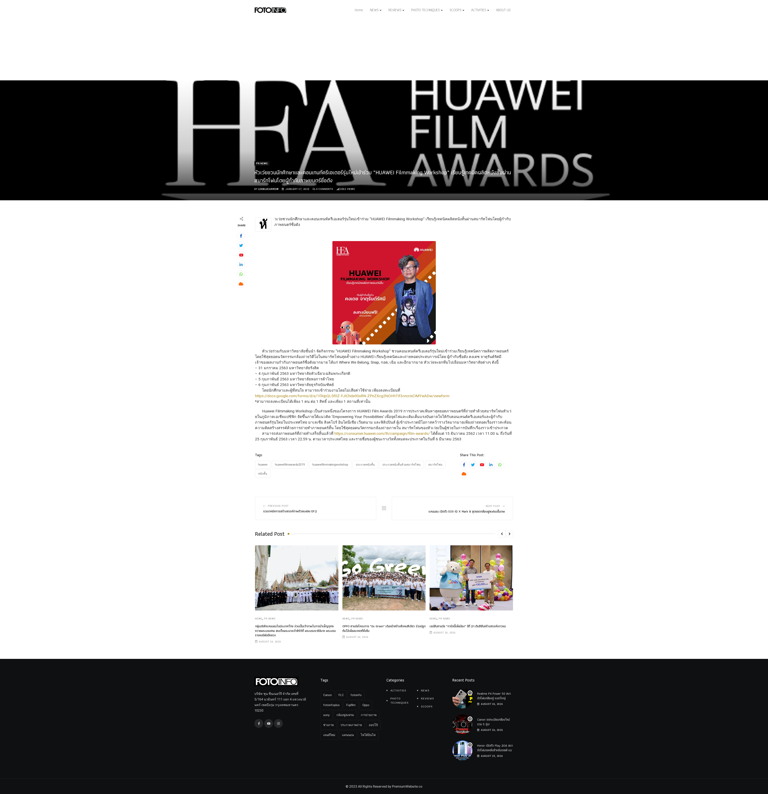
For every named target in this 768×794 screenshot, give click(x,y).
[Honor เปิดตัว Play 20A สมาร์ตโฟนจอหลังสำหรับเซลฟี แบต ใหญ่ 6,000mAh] (462, 750)
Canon (327, 695)
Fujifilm (351, 705)
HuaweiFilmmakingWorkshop (330, 464)
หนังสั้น (262, 473)
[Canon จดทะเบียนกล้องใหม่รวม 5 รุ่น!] (462, 724)
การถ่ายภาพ (369, 715)
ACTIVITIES (478, 10)
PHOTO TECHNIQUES (425, 10)
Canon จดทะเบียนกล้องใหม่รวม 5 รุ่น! (493, 721)
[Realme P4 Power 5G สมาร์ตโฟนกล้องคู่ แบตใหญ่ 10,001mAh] (462, 698)
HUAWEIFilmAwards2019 (290, 464)
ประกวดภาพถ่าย (351, 725)
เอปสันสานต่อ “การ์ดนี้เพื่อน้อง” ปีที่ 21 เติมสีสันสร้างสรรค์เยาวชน (468, 626)
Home (359, 10)
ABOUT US (503, 10)
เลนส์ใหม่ (329, 735)
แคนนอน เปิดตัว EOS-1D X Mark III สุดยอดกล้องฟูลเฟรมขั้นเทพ (467, 511)
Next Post (493, 506)
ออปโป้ (373, 725)
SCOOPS (455, 10)
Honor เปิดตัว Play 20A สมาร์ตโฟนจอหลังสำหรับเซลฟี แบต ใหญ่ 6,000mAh (495, 750)
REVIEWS (394, 10)
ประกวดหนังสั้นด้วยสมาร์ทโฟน (401, 464)
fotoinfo (356, 695)
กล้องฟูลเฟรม (345, 715)
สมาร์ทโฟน (435, 464)
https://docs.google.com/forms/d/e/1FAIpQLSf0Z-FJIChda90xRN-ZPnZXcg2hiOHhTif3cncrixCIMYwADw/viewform (352, 396)
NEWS (374, 10)
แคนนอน (348, 735)
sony (326, 715)
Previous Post (278, 506)
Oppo (365, 705)
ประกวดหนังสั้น (365, 464)
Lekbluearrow (268, 189)
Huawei (262, 464)
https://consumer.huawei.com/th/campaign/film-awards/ (382, 433)
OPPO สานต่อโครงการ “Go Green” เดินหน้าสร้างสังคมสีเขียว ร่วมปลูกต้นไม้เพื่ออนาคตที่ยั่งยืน (384, 628)
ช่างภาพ (328, 725)
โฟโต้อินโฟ (368, 735)
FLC (341, 695)
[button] (501, 533)
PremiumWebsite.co (407, 786)
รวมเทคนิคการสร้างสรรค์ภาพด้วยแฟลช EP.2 (290, 511)
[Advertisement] (384, 50)
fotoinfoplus (331, 705)
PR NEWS (270, 618)
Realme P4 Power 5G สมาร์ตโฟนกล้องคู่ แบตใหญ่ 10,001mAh (494, 698)
